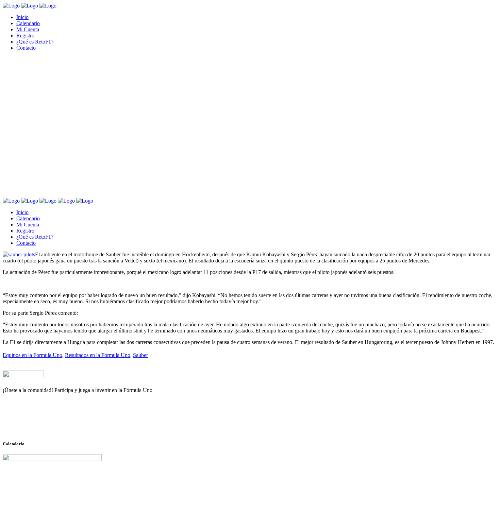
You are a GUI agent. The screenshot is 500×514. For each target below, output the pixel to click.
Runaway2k (35, 423)
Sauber (140, 355)
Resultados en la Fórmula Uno (97, 355)
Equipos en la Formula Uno (32, 355)
